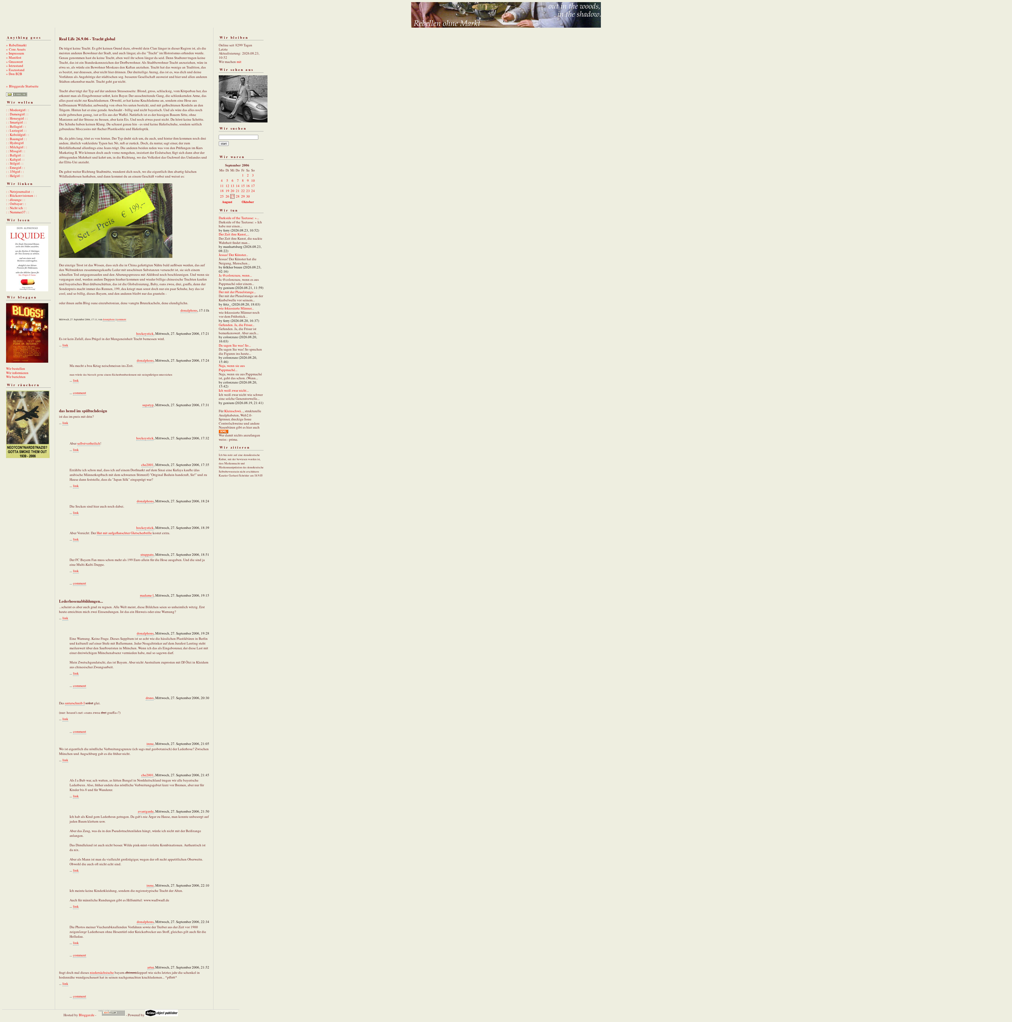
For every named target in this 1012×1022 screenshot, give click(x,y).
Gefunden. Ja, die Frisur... (236, 324)
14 (238, 185)
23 (248, 190)
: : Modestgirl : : (17, 109)
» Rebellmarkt (16, 45)
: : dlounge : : (15, 199)
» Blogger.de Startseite (22, 86)
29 (243, 196)
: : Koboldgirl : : (17, 134)
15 (243, 185)
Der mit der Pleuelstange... (237, 291)
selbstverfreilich (88, 443)
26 (227, 196)
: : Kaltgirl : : (15, 159)
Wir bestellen (15, 368)
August (227, 201)
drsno (150, 697)
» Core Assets (16, 49)
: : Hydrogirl (15, 142)
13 (232, 185)
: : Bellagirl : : (16, 126)
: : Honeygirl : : (17, 118)
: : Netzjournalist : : (20, 191)
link (65, 345)
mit (239, 61)
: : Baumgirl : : (16, 138)
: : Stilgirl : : (14, 163)
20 (232, 190)
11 (222, 185)
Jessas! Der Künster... (233, 254)
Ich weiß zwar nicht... (234, 390)
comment (121, 319)
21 (238, 190)
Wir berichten (16, 376)
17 (253, 185)
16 (248, 185)
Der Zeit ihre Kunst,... (234, 234)
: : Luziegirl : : (16, 130)
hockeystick (145, 333)
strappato (147, 554)
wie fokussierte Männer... (236, 308)
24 (253, 190)
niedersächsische (102, 972)
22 (243, 190)
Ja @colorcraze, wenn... (235, 275)
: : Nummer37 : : (17, 212)
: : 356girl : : (15, 171)
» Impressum (15, 53)
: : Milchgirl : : (16, 147)
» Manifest (13, 57)
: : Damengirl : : (17, 114)
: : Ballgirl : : (15, 155)
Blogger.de (86, 1015)
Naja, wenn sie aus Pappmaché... (232, 367)
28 (238, 196)
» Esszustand (15, 69)
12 (227, 185)
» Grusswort (14, 61)
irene (150, 743)
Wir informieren (17, 372)
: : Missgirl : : (15, 151)
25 (222, 196)
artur (150, 967)
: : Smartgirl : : (16, 122)
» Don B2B (14, 73)
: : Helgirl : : (14, 175)
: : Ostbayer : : (16, 203)
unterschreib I (75, 703)
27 (232, 196)
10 (253, 180)
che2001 (147, 464)
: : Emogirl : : (15, 167)
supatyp (148, 404)
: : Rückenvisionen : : (21, 195)
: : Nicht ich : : (16, 207)
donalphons (189, 310)
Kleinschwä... (233, 411)
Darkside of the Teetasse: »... (239, 217)
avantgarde (146, 811)
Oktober (248, 201)
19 (227, 190)
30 (248, 196)
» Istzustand (14, 65)
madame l (147, 595)
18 (222, 190)
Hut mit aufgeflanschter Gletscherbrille (124, 532)
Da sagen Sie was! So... (235, 345)
